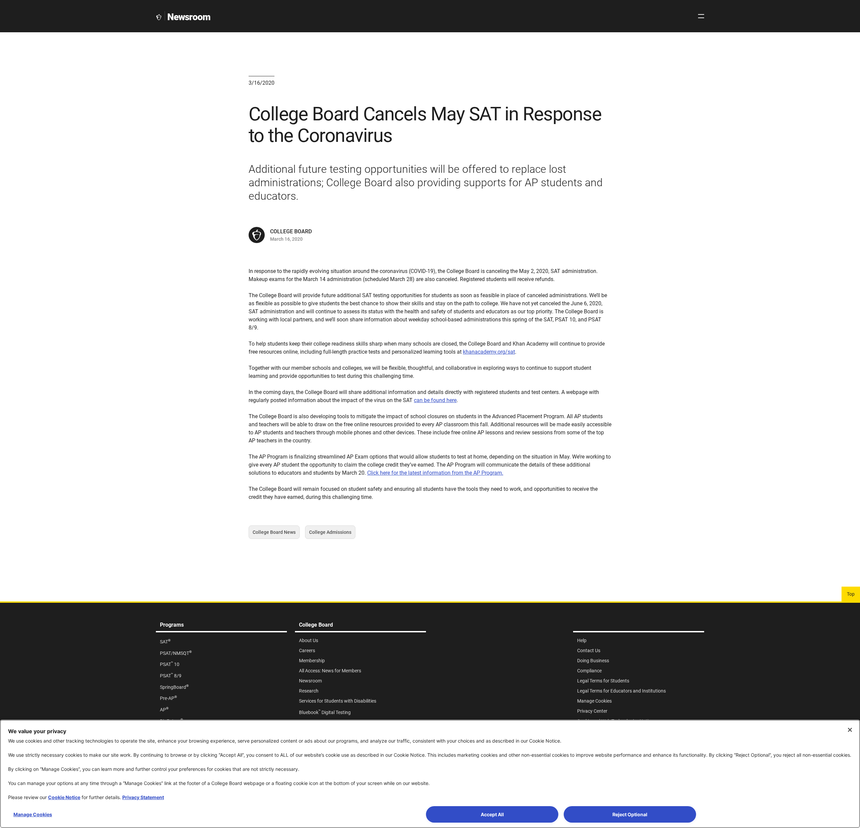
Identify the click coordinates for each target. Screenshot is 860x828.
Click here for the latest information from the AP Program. (435, 473)
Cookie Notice (64, 797)
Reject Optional (629, 814)
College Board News (274, 534)
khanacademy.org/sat (489, 352)
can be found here (435, 400)
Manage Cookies (32, 814)
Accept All (492, 814)
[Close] (850, 729)
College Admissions (330, 534)
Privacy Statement (143, 797)
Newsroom (188, 17)
